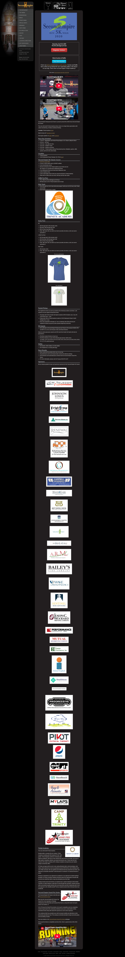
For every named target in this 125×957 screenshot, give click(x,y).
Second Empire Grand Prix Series (57, 919)
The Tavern (22, 12)
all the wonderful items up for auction (57, 65)
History (21, 33)
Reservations (22, 15)
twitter (50, 135)
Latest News (22, 45)
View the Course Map (45, 161)
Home (39, 951)
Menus (21, 17)
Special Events (23, 22)
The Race (21, 38)
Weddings (21, 25)
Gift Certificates (23, 43)
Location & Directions (25, 40)
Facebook (56, 135)
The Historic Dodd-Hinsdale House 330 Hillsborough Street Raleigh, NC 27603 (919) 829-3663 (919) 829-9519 (25, 54)
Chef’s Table (22, 27)
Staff (20, 35)
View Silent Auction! (59, 61)
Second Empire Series (45, 896)
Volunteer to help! (51, 133)
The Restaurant (23, 10)
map (52, 130)
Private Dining (23, 20)
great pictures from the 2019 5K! (61, 72)
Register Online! (59, 50)
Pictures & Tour (23, 30)
